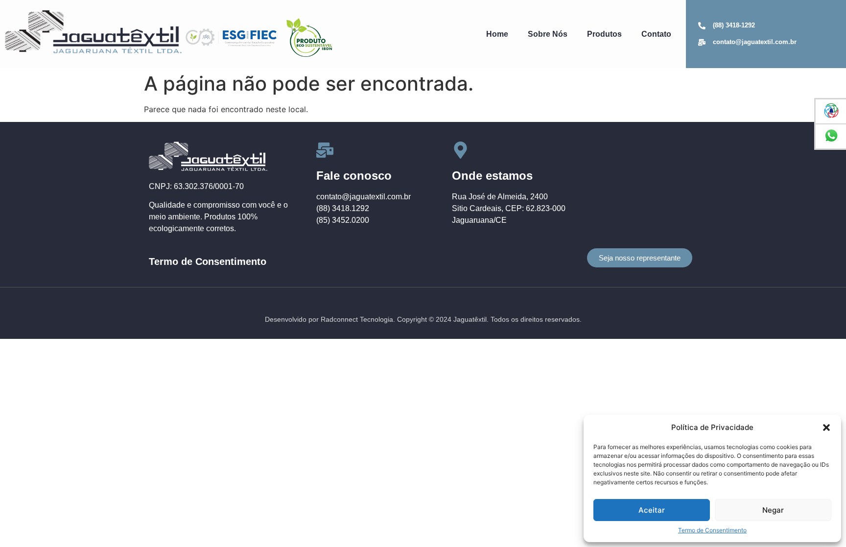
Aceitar (651, 510)
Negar (773, 510)
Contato (656, 34)
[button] (826, 427)
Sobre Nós (547, 34)
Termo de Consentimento (712, 530)
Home (497, 34)
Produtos (604, 34)
